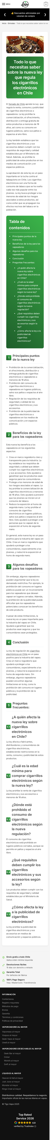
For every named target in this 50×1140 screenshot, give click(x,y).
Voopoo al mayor (9, 1035)
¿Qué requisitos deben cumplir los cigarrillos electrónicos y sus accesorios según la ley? (28, 320)
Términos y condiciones (12, 1017)
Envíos (5, 1010)
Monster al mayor (10, 1085)
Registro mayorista (10, 1002)
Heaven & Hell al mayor (12, 1078)
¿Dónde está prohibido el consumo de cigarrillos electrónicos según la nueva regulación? (28, 303)
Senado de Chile (17, 104)
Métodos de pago (10, 1006)
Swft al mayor (10, 1064)
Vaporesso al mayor (11, 1031)
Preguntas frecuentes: (23, 262)
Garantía (6, 1013)
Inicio (4, 23)
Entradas (11, 23)
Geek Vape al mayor (11, 1039)
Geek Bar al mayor (12, 1053)
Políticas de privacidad (12, 1021)
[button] (45, 4)
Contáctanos (8, 999)
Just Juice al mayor (11, 1081)
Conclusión (18, 258)
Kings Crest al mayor (11, 1089)
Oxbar (7, 1057)
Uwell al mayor (8, 1042)
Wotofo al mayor (11, 1060)
